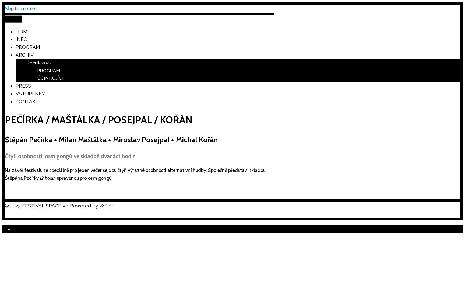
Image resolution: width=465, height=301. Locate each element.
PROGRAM (28, 47)
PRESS (23, 86)
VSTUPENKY (30, 93)
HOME (23, 31)
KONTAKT (27, 101)
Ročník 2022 (39, 62)
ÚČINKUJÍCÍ (50, 78)
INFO (21, 39)
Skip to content (21, 9)
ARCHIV (25, 55)
